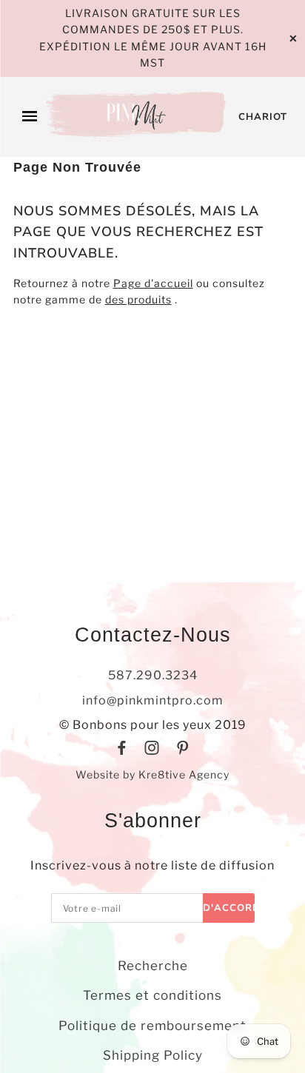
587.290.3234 (153, 675)
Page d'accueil (153, 283)
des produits (138, 299)
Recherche (153, 965)
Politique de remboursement (152, 1025)
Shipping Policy (153, 1055)
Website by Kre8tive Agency (152, 774)
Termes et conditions (152, 995)
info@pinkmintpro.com (153, 700)
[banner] (137, 117)
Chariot (262, 117)
